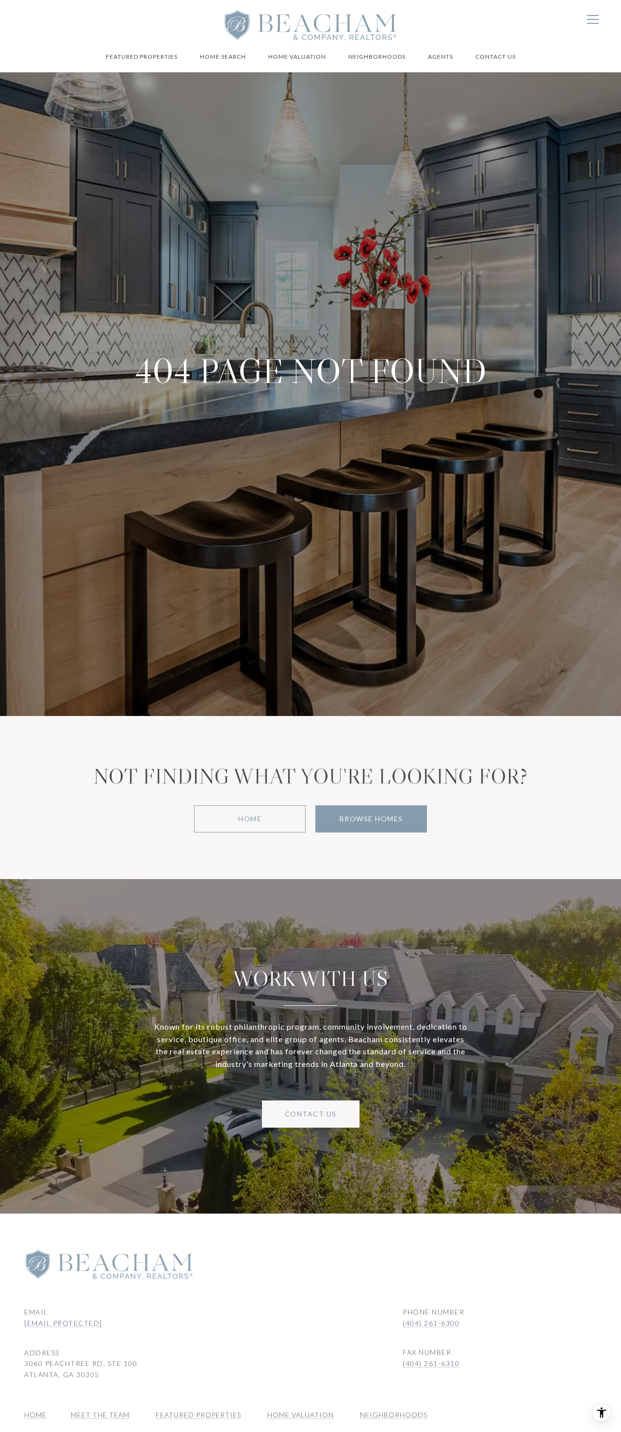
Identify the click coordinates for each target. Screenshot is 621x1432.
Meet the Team (100, 1415)
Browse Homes (371, 819)
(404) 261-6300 (431, 1323)
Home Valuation (297, 56)
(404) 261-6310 (431, 1363)
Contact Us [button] (311, 1114)
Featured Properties (142, 56)
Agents (440, 56)
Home (249, 819)
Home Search (223, 56)
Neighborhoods (377, 56)
